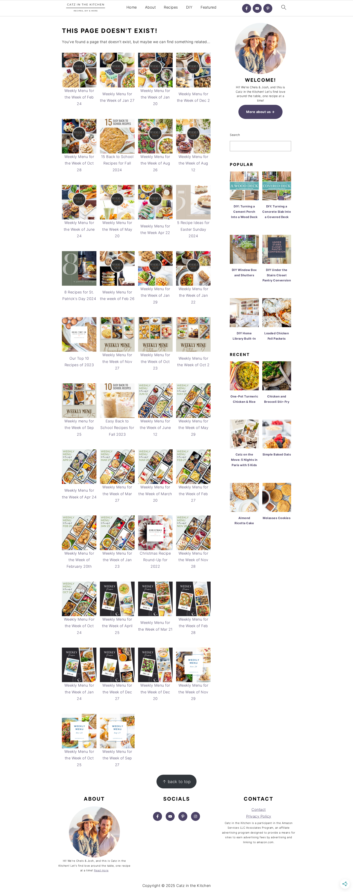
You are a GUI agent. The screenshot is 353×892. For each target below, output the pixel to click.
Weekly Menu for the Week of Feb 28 (193, 626)
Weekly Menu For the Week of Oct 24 (79, 626)
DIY (189, 7)
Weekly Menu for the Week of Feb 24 (79, 97)
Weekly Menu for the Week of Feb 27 (193, 494)
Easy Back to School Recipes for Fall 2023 (117, 427)
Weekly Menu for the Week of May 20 (117, 229)
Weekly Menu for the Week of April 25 (117, 626)
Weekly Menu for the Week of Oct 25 (79, 758)
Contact (258, 809)
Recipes (171, 7)
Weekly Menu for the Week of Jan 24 (79, 692)
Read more (101, 870)
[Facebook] (246, 8)
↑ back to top (176, 781)
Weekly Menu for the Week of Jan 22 (193, 295)
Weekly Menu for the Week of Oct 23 (155, 361)
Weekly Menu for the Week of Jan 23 (117, 560)
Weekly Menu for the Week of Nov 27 (117, 361)
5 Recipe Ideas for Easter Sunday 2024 (193, 229)
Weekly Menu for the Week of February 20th (79, 560)
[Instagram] (195, 816)
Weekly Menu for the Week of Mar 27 (117, 494)
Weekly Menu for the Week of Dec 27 (117, 692)
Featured (208, 7)
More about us (258, 112)
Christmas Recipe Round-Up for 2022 (155, 560)
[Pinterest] (267, 8)
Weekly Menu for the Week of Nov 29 (193, 692)
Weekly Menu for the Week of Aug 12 (193, 163)
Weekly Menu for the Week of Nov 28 (193, 560)
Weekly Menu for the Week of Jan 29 (155, 295)
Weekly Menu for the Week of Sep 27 (117, 758)
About (150, 7)
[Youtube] (257, 8)
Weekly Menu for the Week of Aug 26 (155, 163)
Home (131, 7)
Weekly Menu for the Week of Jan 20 (155, 97)
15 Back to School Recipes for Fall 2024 (117, 163)
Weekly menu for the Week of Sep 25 (79, 427)
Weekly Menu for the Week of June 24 (79, 229)
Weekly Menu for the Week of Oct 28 (79, 163)
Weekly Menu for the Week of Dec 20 (155, 692)
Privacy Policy (258, 816)
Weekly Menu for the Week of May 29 (193, 427)
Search (235, 135)
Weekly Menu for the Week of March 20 (155, 494)
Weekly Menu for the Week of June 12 (155, 427)
